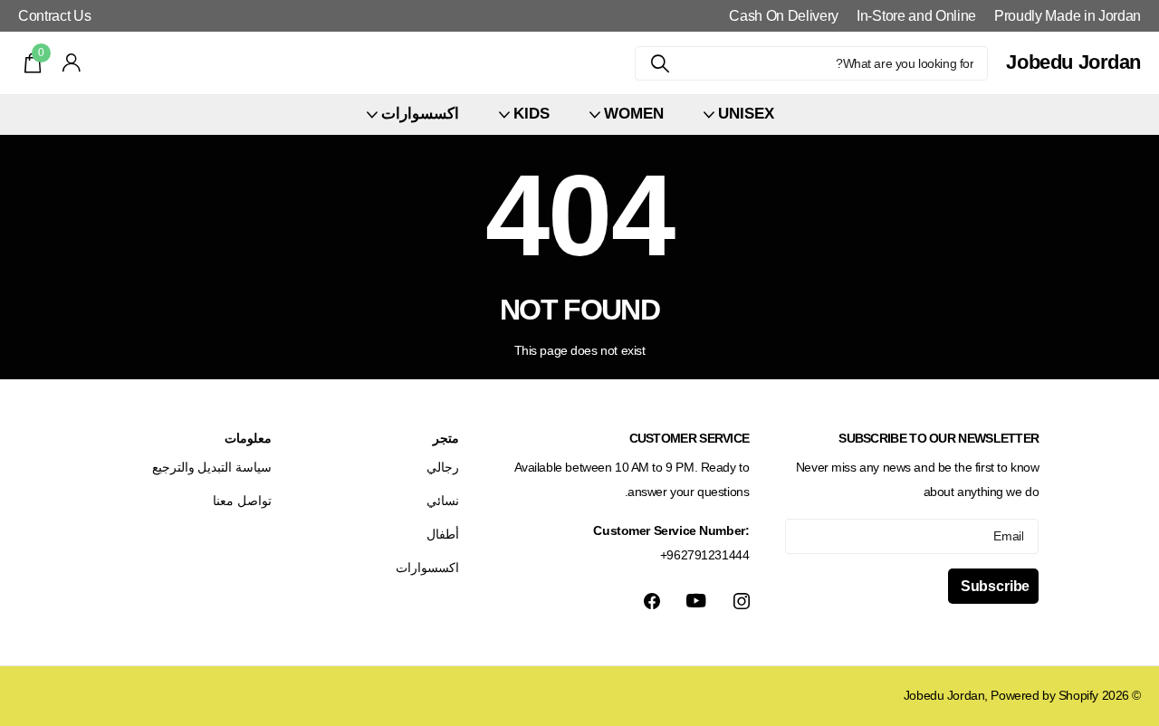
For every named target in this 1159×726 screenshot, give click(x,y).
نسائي (442, 500)
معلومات (248, 438)
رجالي (442, 467)
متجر (446, 438)
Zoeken (660, 63)
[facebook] (652, 601)
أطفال (442, 534)
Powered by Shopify (1044, 695)
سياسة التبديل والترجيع (212, 467)
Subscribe (993, 586)
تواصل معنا (242, 500)
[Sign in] (71, 63)
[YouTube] (696, 600)
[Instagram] (741, 601)
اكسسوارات (427, 567)
